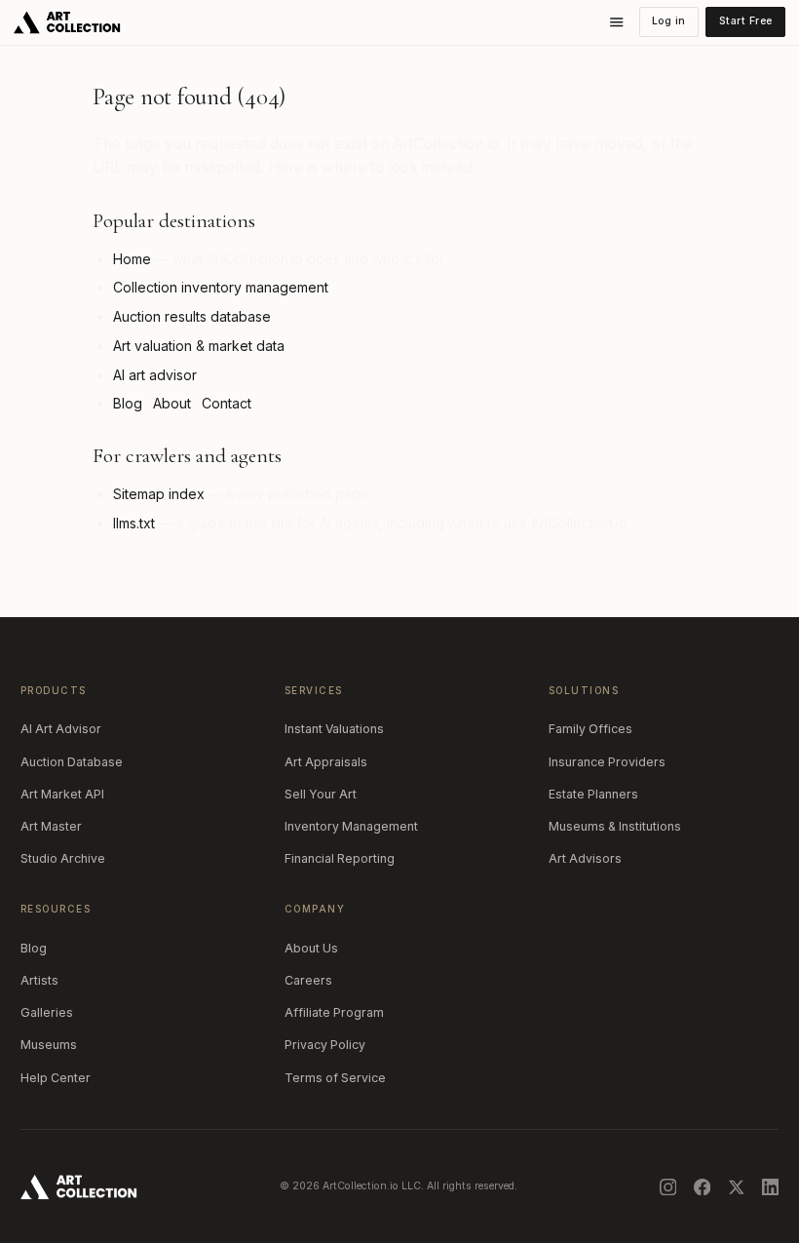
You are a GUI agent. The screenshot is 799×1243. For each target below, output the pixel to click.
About (172, 403)
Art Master (51, 826)
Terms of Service (335, 1077)
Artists (39, 980)
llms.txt (134, 523)
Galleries (46, 1012)
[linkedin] (771, 1187)
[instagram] (668, 1187)
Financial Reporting (340, 858)
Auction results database (192, 316)
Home (132, 259)
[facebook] (702, 1187)
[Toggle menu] (616, 22)
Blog (127, 403)
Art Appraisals (326, 762)
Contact (226, 403)
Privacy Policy (325, 1044)
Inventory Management (351, 826)
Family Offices (590, 728)
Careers (308, 980)
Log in (669, 21)
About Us (311, 948)
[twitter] (736, 1187)
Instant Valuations (334, 728)
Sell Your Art (321, 794)
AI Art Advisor (60, 728)
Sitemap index (159, 494)
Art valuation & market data (199, 345)
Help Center (55, 1077)
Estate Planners (593, 794)
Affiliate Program (334, 1012)
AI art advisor (155, 375)
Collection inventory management (220, 287)
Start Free (746, 21)
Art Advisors (585, 858)
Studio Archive (62, 858)
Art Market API (62, 794)
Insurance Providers (607, 762)
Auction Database (71, 762)
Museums (48, 1044)
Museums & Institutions (615, 826)
